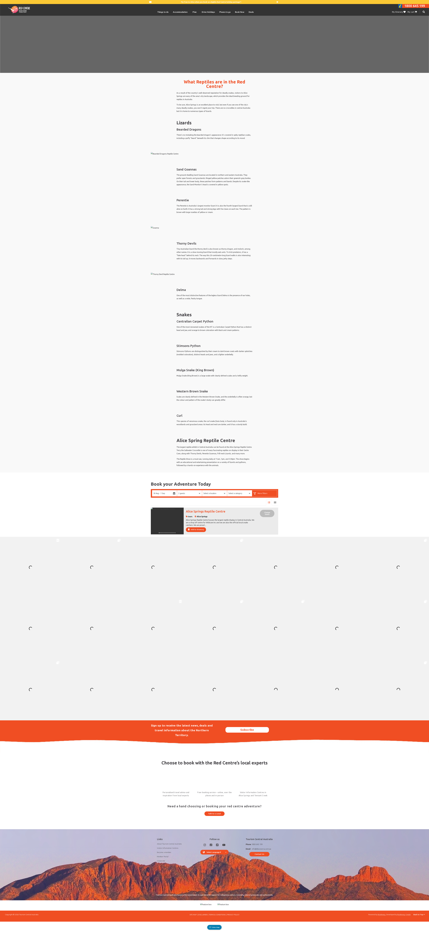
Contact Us (259, 854)
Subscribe (247, 729)
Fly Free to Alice (188, 2)
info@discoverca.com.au (261, 849)
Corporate (161, 861)
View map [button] (215, 927)
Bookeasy (382, 914)
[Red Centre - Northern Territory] (19, 10)
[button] (275, 502)
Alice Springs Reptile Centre (205, 511)
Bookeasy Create (404, 914)
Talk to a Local (214, 814)
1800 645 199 (414, 6)
